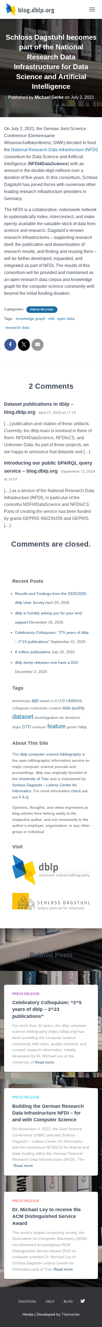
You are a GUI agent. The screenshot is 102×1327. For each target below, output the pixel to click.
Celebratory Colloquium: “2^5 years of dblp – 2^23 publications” (47, 1009)
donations (72, 718)
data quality (73, 708)
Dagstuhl (27, 1302)
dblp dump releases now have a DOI (46, 662)
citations (74, 700)
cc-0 (53, 701)
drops (16, 727)
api (35, 700)
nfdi (51, 318)
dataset (22, 716)
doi (61, 718)
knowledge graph (30, 318)
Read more (44, 1062)
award (44, 701)
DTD (26, 727)
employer (39, 727)
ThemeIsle (70, 1314)
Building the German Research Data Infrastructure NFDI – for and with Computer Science (48, 1112)
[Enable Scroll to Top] (91, 1316)
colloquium (20, 708)
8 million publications (33, 652)
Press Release (42, 309)
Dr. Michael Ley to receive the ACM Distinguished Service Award (46, 1216)
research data (17, 327)
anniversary (21, 701)
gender (72, 727)
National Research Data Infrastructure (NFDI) (54, 149)
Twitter (83, 1301)
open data (66, 318)
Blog (68, 1302)
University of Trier (34, 779)
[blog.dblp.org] (33, 9)
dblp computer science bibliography (50, 754)
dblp (50, 1302)
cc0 (61, 700)
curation (55, 708)
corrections (39, 708)
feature (56, 726)
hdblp (82, 727)
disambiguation (46, 718)
